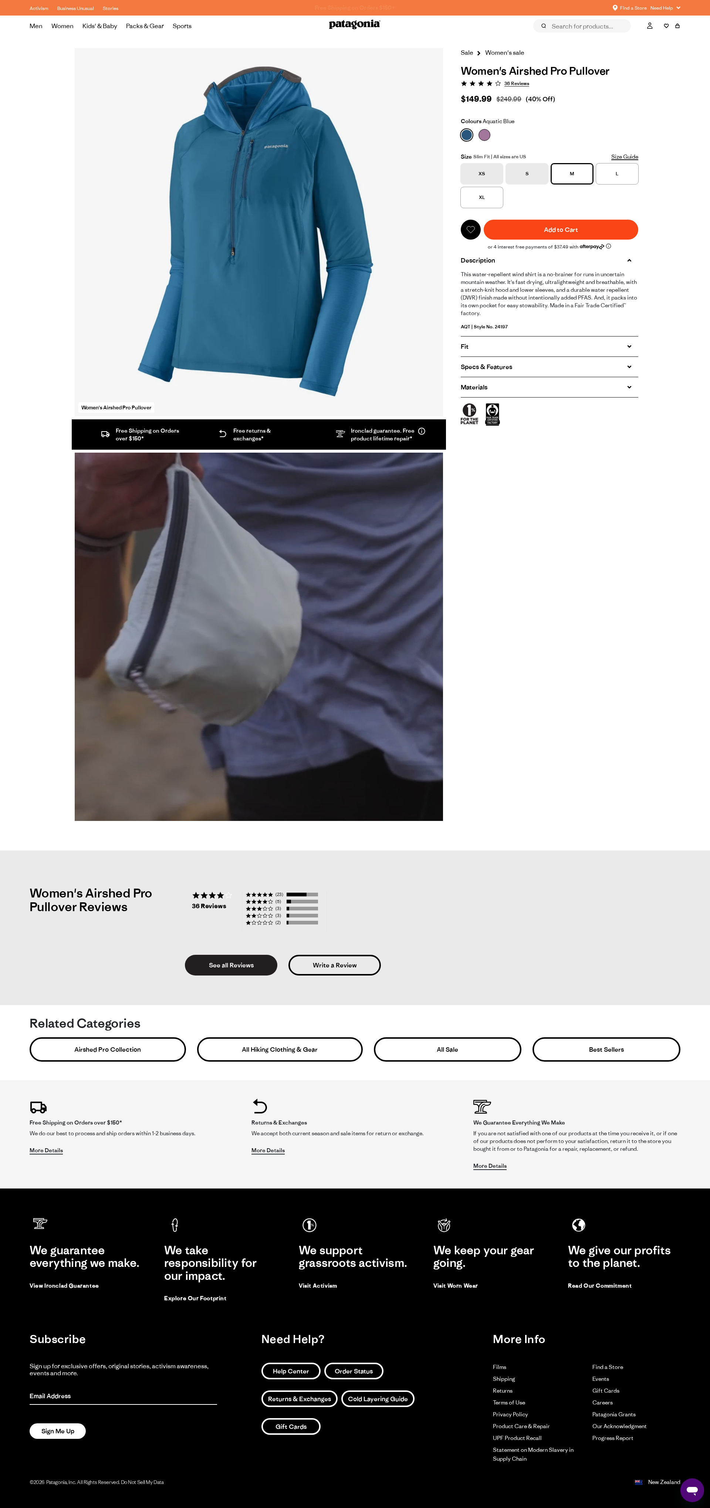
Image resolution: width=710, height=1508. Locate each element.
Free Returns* (355, 7)
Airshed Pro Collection (107, 1049)
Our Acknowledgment (619, 1426)
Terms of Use (509, 1402)
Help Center (291, 1371)
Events (600, 1378)
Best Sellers (606, 1049)
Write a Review (335, 965)
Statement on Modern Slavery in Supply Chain (533, 1454)
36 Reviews (516, 83)
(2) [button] (278, 922)
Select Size (662, 36)
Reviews (552, 36)
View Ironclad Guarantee (64, 1285)
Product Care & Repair (521, 1426)
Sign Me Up (57, 1431)
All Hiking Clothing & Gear (280, 1049)
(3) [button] (278, 908)
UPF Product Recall (517, 1437)
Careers (602, 1402)
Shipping (504, 1378)
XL (482, 197)
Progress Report (612, 1437)
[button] (471, 230)
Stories (110, 8)
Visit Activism (318, 1285)
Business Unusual (75, 8)
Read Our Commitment (600, 1285)
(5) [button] (278, 901)
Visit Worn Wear (455, 1285)
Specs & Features (486, 367)
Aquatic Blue (487, 121)
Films (499, 1366)
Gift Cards (291, 1427)
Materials (474, 387)
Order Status (354, 1371)
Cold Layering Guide (378, 1399)
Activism (39, 8)
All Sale (447, 1049)
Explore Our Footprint (195, 1298)
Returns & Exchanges (299, 1399)
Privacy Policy (510, 1414)
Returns (503, 1390)
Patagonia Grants (614, 1414)
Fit (465, 346)
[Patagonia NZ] (355, 26)
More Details (46, 1150)
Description (478, 260)
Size (466, 156)
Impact (622, 36)
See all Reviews (231, 965)
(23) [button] (279, 894)
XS (482, 173)
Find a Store (607, 1366)
